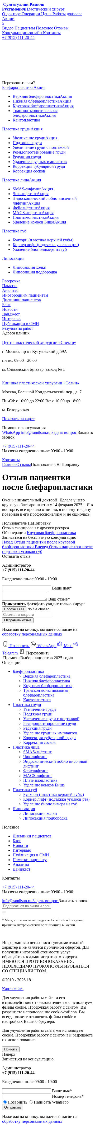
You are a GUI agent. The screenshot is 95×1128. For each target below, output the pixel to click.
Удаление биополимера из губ (50, 804)
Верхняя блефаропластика (46, 676)
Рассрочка (11, 281)
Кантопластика (37, 700)
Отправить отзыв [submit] (17, 620)
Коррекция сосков (39, 742)
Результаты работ (17, 328)
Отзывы (23, 464)
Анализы (10, 290)
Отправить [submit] (12, 1107)
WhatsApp (11, 432)
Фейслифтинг (35, 771)
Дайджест (11, 314)
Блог (6, 304)
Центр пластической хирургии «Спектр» (39, 342)
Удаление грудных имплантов (50, 733)
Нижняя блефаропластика (46, 681)
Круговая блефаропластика (51, 532)
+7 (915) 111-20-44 (18, 446)
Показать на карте (18, 418)
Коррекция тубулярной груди (49, 737)
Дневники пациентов (21, 300)
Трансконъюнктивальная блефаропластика (45, 692)
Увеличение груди (39, 709)
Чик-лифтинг (35, 756)
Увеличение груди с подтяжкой (51, 719)
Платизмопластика (40, 780)
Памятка (9, 285)
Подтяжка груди (38, 714)
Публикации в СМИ (20, 323)
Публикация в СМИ (31, 855)
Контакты (11, 460)
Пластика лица (26, 747)
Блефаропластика (28, 671)
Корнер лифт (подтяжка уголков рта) (56, 799)
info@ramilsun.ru (36, 432)
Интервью (11, 319)
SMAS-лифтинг (37, 752)
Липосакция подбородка (45, 818)
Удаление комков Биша (44, 785)
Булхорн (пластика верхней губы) (53, 794)
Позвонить (19, 645)
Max (68, 645)
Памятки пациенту (30, 859)
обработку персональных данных (32, 634)
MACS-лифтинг (37, 775)
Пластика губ (25, 789)
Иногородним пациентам (25, 295)
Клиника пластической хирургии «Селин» (40, 383)
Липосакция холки (40, 813)
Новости (10, 309)
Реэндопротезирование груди (49, 723)
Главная (9, 464)
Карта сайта (12, 989)
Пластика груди (27, 704)
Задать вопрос (64, 432)
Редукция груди (37, 728)
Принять (10, 1049)
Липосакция (24, 808)
